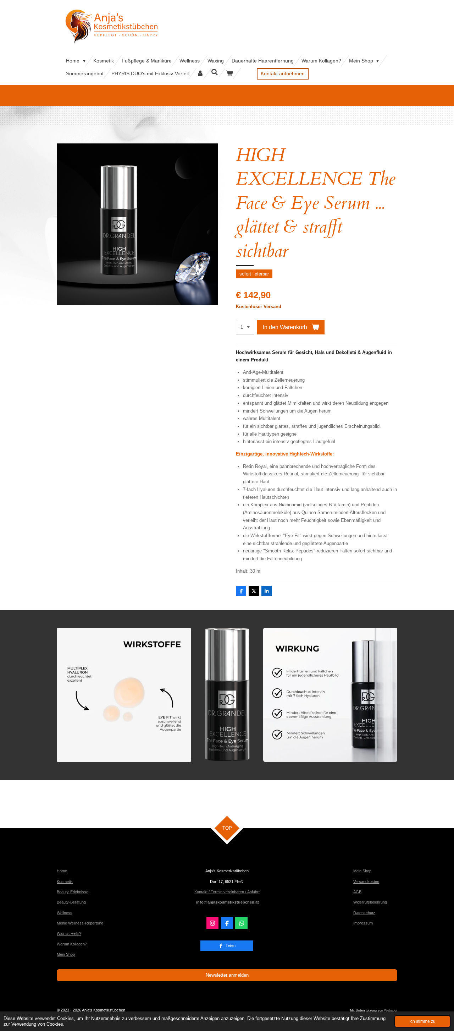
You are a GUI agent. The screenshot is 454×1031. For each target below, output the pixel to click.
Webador (390, 1010)
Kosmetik (65, 881)
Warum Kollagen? (72, 944)
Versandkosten (366, 881)
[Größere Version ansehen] (124, 695)
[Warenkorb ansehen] (229, 73)
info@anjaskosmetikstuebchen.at (227, 902)
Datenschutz (364, 913)
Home (62, 871)
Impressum (363, 923)
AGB (357, 892)
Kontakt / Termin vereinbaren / (220, 892)
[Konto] (200, 73)
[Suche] (214, 72)
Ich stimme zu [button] (422, 1021)
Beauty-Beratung (71, 902)
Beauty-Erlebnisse (72, 892)
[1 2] (245, 327)
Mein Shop (66, 954)
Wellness (64, 913)
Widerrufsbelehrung (370, 902)
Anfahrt (253, 892)
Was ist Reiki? (69, 933)
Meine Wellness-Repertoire (80, 923)
